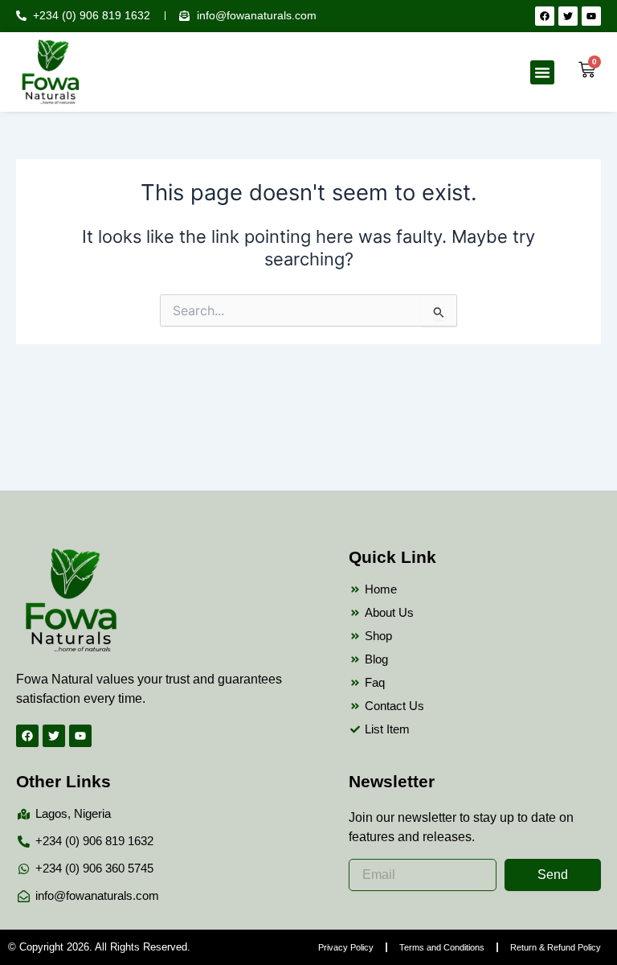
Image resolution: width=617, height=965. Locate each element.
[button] (542, 72)
